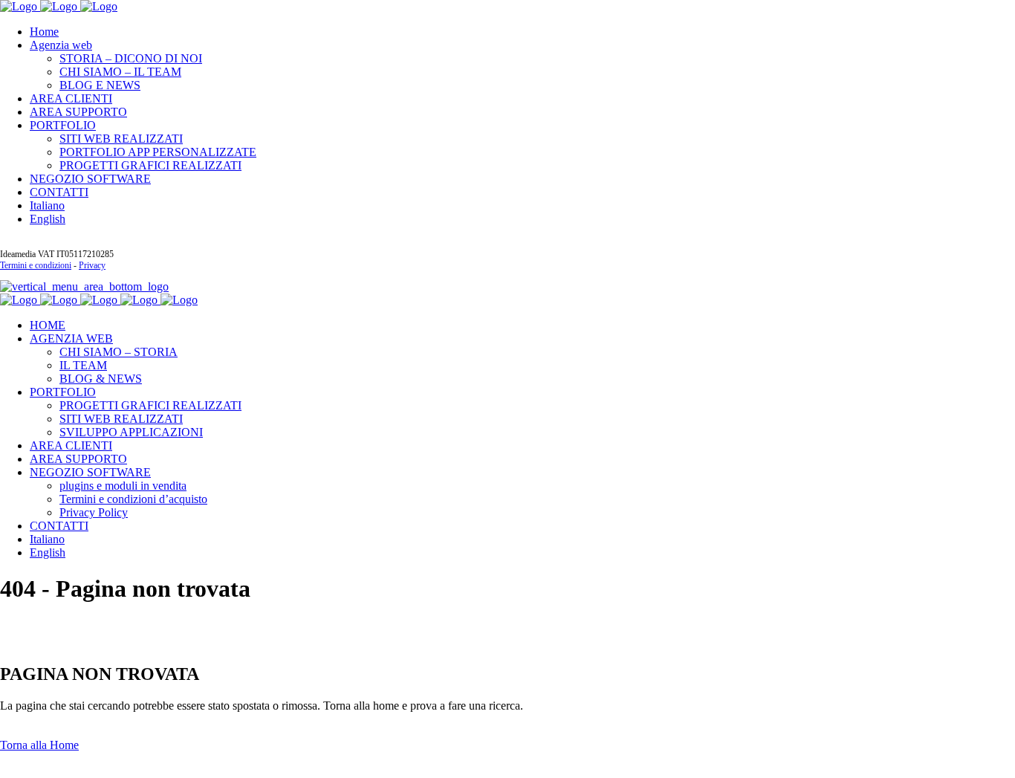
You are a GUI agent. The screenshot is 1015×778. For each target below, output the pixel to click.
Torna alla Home (39, 745)
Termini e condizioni (35, 265)
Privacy (92, 265)
